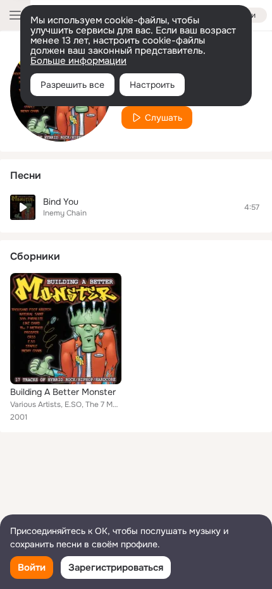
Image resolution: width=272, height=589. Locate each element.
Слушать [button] (163, 117)
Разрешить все (72, 84)
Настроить (152, 84)
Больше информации (78, 60)
